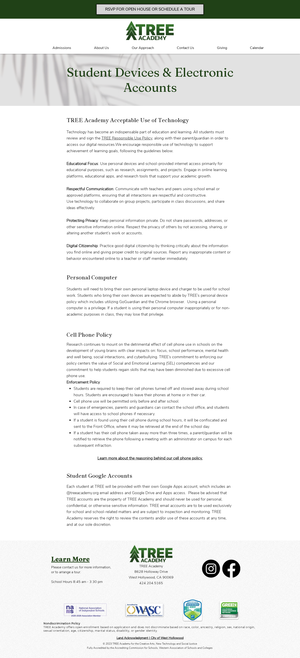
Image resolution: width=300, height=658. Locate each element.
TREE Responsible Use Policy (126, 138)
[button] (53, 48)
